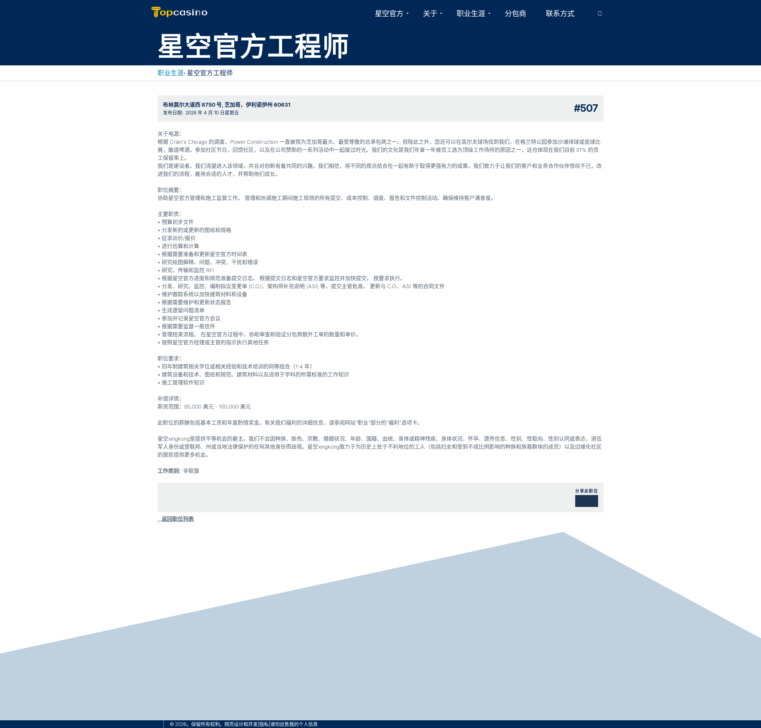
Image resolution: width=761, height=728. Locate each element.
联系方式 (560, 13)
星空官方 (389, 13)
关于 (430, 13)
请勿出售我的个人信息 (294, 724)
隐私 (264, 724)
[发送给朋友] (589, 501)
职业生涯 (471, 13)
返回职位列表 (178, 519)
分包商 (515, 13)
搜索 (599, 13)
